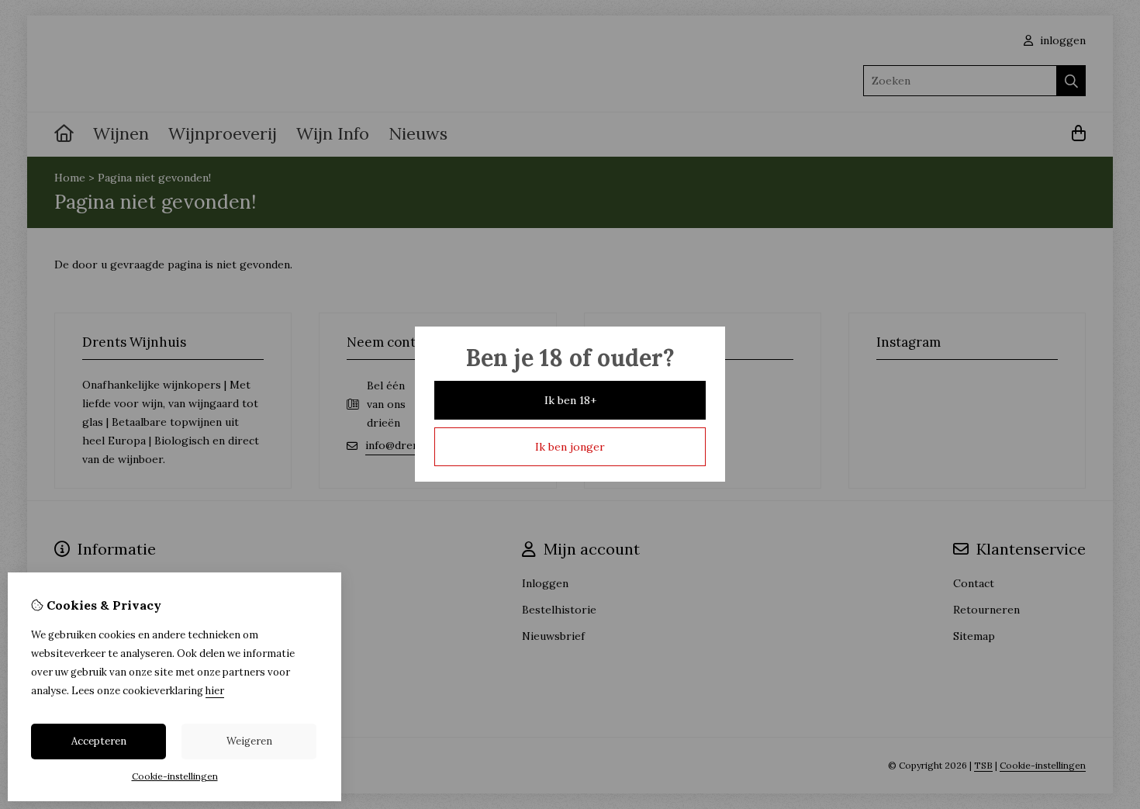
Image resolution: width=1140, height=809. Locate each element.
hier (215, 690)
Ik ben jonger (570, 447)
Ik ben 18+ (570, 400)
